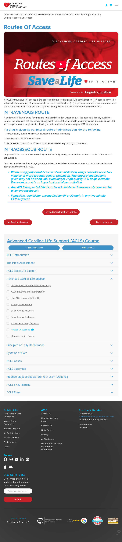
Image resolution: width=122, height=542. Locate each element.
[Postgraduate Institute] (49, 520)
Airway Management (21, 304)
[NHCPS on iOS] (5, 467)
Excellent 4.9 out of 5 (18, 522)
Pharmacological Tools (22, 336)
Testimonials (10, 442)
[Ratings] (76, 520)
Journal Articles (11, 437)
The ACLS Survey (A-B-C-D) (25, 298)
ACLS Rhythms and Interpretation (28, 291)
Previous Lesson (35, 247)
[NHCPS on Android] (11, 467)
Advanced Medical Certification (20, 14)
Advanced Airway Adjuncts (25, 323)
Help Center (47, 430)
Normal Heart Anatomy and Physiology (31, 285)
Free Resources (46, 14)
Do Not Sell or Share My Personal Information (52, 446)
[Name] (116, 5)
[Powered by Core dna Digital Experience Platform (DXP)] (117, 534)
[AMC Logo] (17, 5)
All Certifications (12, 433)
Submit (18, 499)
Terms (7, 446)
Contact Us (47, 425)
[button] (61, 64)
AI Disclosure (48, 439)
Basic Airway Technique (23, 317)
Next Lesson (87, 247)
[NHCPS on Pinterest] (27, 460)
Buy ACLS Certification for (61, 211)
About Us (45, 413)
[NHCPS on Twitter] (16, 460)
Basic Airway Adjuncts (22, 310)
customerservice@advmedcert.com (96, 416)
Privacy (44, 434)
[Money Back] (97, 520)
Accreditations (18, 518)
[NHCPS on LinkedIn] (22, 460)
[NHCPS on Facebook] (5, 460)
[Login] (106, 5)
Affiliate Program (12, 428)
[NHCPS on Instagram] (11, 460)
